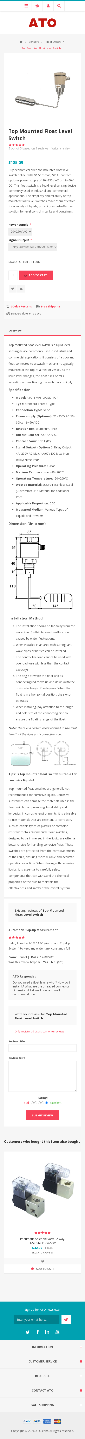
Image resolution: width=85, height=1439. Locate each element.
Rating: (43, 1098)
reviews (42, 148)
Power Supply (18, 225)
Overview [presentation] (15, 330)
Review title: (17, 1041)
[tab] (42, 330)
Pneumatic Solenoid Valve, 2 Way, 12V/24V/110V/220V (42, 1241)
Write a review (61, 148)
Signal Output (19, 240)
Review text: (17, 1058)
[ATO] (21, 41)
